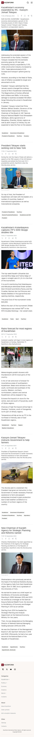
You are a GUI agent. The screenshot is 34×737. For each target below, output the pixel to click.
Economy (26, 136)
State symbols (5, 709)
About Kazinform (6, 706)
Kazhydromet (5, 425)
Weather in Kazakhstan (8, 428)
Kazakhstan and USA (25, 215)
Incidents (4, 696)
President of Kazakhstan (8, 136)
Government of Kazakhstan (17, 133)
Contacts (3, 726)
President (4, 218)
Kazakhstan (5, 133)
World (3, 693)
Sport (17, 319)
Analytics (3, 690)
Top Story (19, 136)
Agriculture (27, 515)
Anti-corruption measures (8, 713)
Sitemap (3, 722)
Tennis (12, 319)
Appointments (14, 647)
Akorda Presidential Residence (10, 215)
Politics (3, 683)
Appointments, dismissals (8, 650)
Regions (20, 425)
